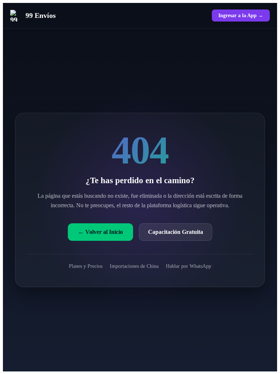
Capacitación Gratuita (175, 232)
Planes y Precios (85, 266)
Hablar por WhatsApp (188, 266)
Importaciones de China (134, 266)
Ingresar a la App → (240, 15)
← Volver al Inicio (100, 232)
